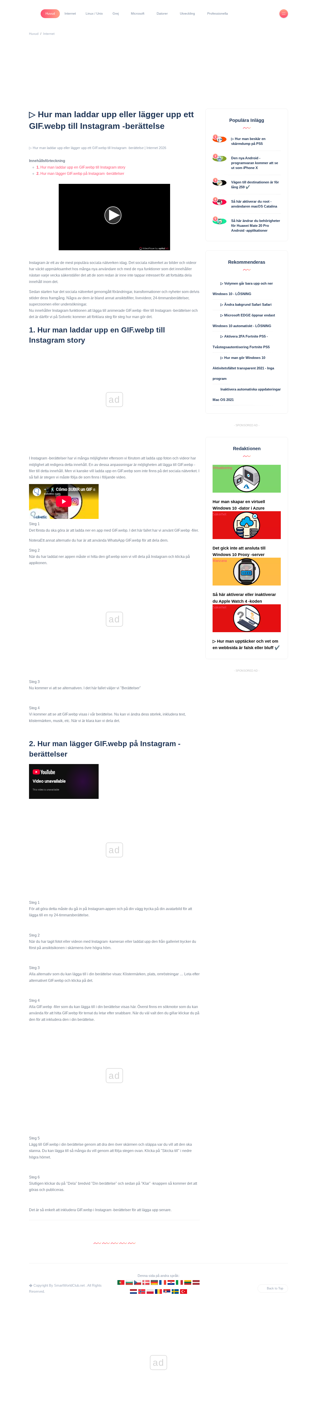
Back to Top (275, 1288)
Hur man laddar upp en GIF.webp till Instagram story (80, 167)
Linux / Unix (94, 13)
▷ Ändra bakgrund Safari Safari (246, 304)
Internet (70, 13)
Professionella (217, 13)
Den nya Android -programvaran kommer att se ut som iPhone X (254, 163)
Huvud (50, 13)
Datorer (162, 13)
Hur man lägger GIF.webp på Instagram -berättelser (80, 174)
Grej (116, 13)
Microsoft (137, 13)
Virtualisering (222, 468)
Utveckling (187, 13)
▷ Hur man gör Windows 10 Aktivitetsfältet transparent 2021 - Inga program (243, 368)
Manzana (220, 561)
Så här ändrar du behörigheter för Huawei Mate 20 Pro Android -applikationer (255, 225)
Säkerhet (219, 514)
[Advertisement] (158, 73)
